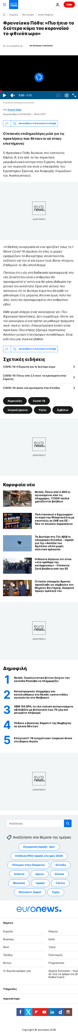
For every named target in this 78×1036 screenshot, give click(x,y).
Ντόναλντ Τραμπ (30, 892)
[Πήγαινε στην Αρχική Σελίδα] (13, 4)
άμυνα (39, 874)
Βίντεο (7, 962)
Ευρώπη (13, 15)
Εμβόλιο (62, 409)
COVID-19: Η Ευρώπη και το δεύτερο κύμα (29, 366)
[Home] (4, 14)
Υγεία (42, 409)
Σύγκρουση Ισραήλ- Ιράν (39, 846)
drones (59, 874)
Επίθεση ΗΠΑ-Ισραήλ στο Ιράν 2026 (39, 856)
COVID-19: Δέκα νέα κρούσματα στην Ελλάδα (31, 387)
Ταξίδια (7, 954)
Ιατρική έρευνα (18, 409)
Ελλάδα (61, 865)
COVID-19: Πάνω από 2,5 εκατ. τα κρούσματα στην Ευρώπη (34, 377)
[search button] (68, 823)
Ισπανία (19, 874)
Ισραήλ (40, 883)
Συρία (55, 892)
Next (6, 947)
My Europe (28, 15)
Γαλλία (60, 883)
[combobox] (39, 823)
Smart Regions (45, 15)
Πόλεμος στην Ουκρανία (28, 865)
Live (69, 4)
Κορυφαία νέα (19, 484)
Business (8, 939)
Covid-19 (39, 400)
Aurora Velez (14, 109)
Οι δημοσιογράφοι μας (17, 970)
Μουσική (19, 883)
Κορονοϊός (15, 400)
